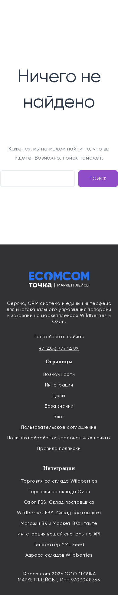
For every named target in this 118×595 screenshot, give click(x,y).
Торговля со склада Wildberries (59, 481)
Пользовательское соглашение (59, 427)
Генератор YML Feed (59, 544)
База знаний (59, 406)
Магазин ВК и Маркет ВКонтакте (59, 523)
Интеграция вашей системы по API (59, 534)
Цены (59, 395)
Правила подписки (58, 448)
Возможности (59, 374)
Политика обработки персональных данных (59, 438)
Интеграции (59, 385)
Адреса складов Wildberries (59, 555)
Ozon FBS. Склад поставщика (59, 502)
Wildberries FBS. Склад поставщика (59, 513)
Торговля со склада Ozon (59, 491)
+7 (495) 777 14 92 (59, 348)
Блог (59, 416)
